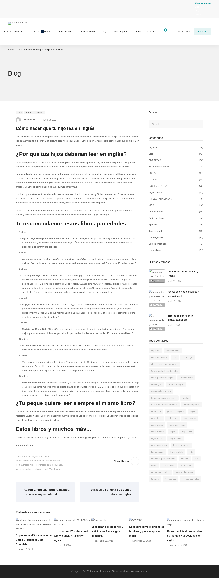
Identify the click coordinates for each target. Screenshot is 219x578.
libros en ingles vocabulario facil (32, 469)
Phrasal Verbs (176, 211)
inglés (172, 431)
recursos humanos (184, 472)
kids (191, 452)
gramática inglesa (175, 411)
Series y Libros (34, 112)
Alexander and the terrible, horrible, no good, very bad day (54, 259)
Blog (197, 7)
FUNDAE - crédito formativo (164, 404)
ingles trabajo (157, 431)
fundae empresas (192, 404)
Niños (153, 465)
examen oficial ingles (161, 391)
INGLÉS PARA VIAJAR (176, 198)
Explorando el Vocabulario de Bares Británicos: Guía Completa (34, 540)
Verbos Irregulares (176, 243)
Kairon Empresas (181, 445)
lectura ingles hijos (25, 464)
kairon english (53, 460)
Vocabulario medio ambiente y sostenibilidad (183, 293)
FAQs (197, 10)
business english (159, 357)
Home (11, 49)
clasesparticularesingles (162, 377)
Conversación (186, 377)
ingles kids (172, 418)
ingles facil (156, 418)
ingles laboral (190, 418)
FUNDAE (176, 173)
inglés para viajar (159, 445)
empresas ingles (175, 384)
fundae (186, 398)
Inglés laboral (176, 192)
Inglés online (175, 438)
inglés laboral (157, 438)
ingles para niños (177, 425)
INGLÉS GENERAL (176, 186)
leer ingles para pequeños (49, 464)
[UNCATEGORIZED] (157, 271)
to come (155, 479)
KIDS (20, 49)
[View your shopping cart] (164, 31)
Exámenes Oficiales (176, 166)
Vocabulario (55, 469)
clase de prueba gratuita (123, 437)
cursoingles (156, 384)
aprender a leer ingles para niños (32, 456)
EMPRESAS (176, 160)
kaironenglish (176, 452)
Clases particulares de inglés (164, 371)
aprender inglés (173, 350)
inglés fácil (187, 431)
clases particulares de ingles (30, 460)
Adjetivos (176, 147)
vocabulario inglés (190, 479)
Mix (196, 458)
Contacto (199, 14)
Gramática (176, 179)
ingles (192, 411)
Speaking (176, 224)
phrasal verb (168, 465)
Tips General (176, 231)
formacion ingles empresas (163, 398)
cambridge (187, 357)
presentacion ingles (160, 472)
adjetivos (155, 350)
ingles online (157, 425)
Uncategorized (176, 237)
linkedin (184, 458)
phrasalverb (186, 465)
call (174, 357)
